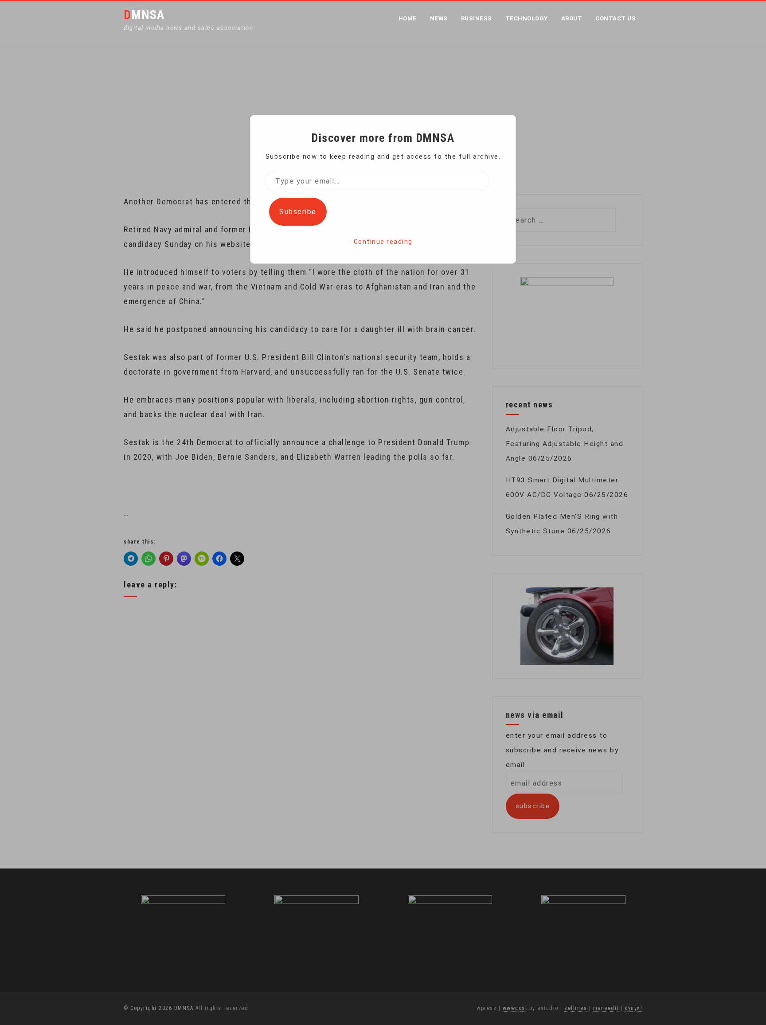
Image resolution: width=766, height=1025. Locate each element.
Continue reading (383, 241)
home (408, 18)
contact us (615, 18)
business (476, 18)
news (439, 18)
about (571, 18)
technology (526, 18)
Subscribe (298, 211)
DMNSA (144, 15)
